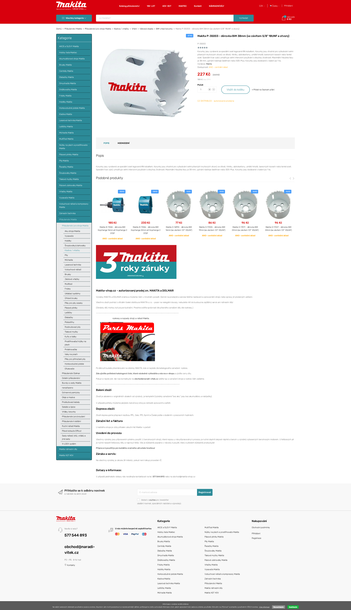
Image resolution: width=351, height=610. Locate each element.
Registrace (256, 538)
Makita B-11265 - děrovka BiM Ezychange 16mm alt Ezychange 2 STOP (112, 230)
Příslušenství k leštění (71, 421)
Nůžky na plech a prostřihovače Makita (73, 147)
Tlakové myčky (71, 332)
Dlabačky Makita (66, 77)
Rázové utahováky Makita (70, 185)
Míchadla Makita (66, 132)
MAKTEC (183, 6)
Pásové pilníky (71, 308)
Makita (209, 64)
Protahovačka (71, 349)
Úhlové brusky (71, 298)
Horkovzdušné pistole (74, 364)
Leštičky (68, 312)
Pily (66, 255)
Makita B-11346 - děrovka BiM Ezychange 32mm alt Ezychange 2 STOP (146, 230)
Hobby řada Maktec (68, 52)
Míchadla (69, 260)
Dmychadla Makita (67, 83)
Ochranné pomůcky (71, 392)
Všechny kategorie (74, 18)
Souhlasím (293, 607)
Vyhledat (243, 18)
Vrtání (134, 29)
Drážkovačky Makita (68, 89)
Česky (275, 6)
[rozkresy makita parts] (127, 341)
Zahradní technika (67, 213)
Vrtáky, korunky (69, 412)
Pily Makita (64, 160)
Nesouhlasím (278, 607)
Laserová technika (73, 265)
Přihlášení (288, 6)
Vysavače (69, 236)
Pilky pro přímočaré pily (75, 359)
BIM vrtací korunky (164, 29)
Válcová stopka (146, 29)
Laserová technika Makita (70, 120)
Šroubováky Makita (67, 173)
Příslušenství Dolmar (71, 373)
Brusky (68, 274)
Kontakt (198, 6)
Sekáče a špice (68, 407)
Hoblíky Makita (65, 102)
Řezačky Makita (66, 167)
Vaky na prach (71, 354)
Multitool (68, 284)
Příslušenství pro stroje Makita (98, 29)
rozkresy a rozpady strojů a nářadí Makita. (130, 318)
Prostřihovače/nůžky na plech (75, 343)
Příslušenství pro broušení (73, 416)
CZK (261, 6)
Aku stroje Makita (72, 231)
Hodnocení (123, 143)
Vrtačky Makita (65, 191)
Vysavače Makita (66, 197)
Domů (59, 29)
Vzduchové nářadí (73, 269)
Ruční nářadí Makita (71, 426)
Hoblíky (68, 241)
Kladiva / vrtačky (121, 29)
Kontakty (70, 565)
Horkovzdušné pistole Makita (72, 108)
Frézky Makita (65, 95)
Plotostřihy (69, 322)
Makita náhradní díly (68, 449)
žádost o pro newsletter (155, 500)
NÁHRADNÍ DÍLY (216, 6)
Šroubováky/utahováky (75, 245)
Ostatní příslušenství (71, 378)
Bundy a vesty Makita (71, 383)
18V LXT (151, 6)
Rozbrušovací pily (72, 327)
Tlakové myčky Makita (69, 179)
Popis (106, 143)
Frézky (68, 289)
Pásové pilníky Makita (68, 154)
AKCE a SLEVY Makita (69, 46)
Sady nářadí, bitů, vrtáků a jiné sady (74, 437)
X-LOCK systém (69, 444)
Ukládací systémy (72, 293)
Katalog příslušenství (129, 6)
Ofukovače (69, 368)
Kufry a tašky (70, 336)
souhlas (152, 500)
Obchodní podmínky (261, 527)
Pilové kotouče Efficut (71, 431)
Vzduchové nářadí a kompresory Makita (73, 205)
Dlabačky (69, 317)
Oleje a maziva (68, 397)
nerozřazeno (67, 388)
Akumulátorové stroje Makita (72, 58)
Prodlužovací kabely (71, 402)
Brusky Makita (65, 65)
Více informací (264, 607)
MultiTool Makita (66, 139)
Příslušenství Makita (73, 29)
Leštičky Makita (66, 126)
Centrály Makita (66, 71)
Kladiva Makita (65, 114)
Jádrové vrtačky (72, 279)
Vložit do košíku (235, 89)
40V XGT (166, 6)
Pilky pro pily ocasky (74, 303)
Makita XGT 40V (66, 455)
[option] (112, 214)
